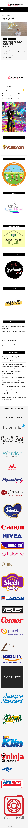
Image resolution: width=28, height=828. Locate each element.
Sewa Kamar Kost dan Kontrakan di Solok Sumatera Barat (13, 327)
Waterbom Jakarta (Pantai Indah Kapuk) (15, 368)
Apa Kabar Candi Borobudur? (12, 361)
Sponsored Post (12, 39)
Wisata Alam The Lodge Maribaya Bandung (14, 377)
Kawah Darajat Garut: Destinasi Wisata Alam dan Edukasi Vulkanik (12, 336)
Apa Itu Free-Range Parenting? (10, 340)
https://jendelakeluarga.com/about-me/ (13, 99)
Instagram (21, 408)
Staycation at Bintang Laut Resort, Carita (13, 386)
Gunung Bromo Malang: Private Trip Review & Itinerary (13, 345)
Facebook (6, 408)
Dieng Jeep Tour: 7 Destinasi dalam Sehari (13, 331)
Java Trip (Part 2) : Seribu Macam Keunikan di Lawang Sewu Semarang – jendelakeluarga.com (13, 392)
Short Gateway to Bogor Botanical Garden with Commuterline (14, 398)
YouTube (18, 411)
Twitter (14, 408)
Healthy (5, 39)
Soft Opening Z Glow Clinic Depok (12, 43)
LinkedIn (10, 411)
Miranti (7, 47)
